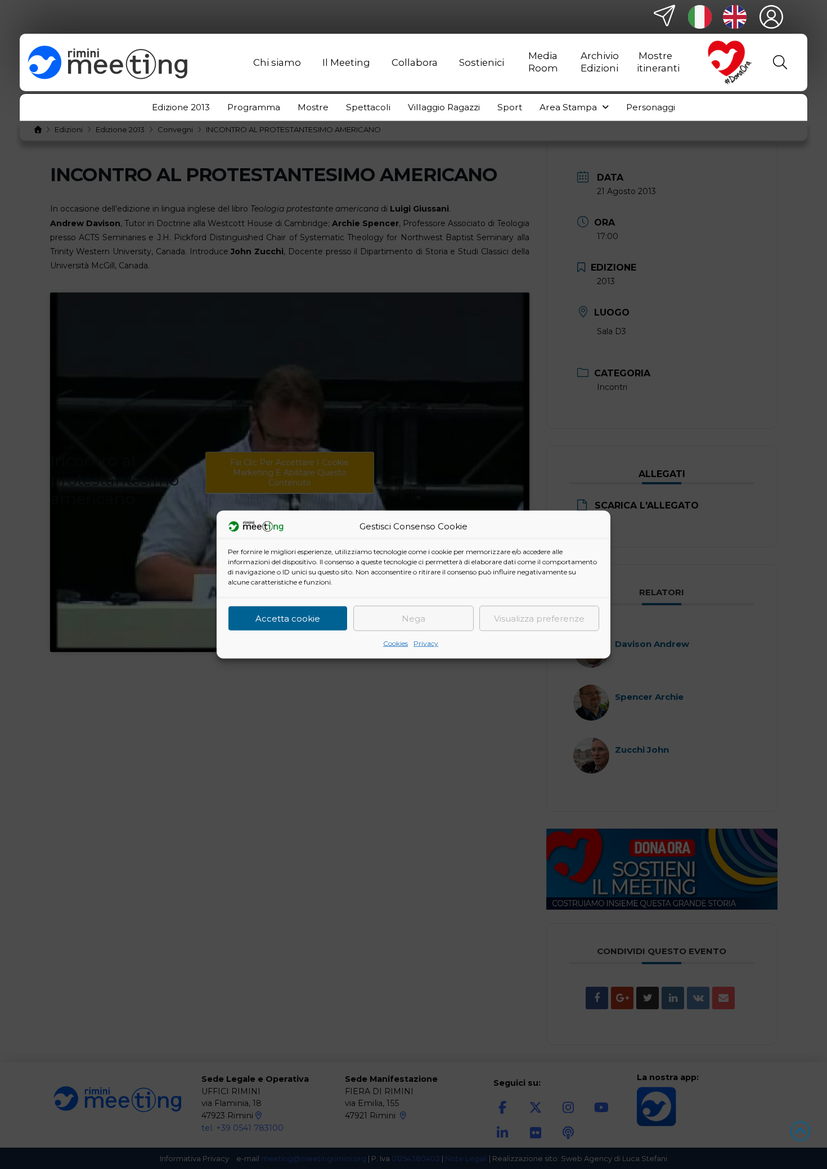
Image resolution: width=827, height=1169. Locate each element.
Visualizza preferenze (539, 618)
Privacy (426, 643)
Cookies (395, 643)
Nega (413, 618)
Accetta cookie (287, 618)
